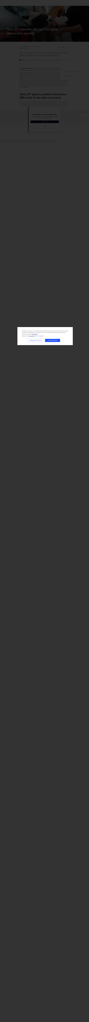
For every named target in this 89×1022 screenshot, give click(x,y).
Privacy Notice (31, 336)
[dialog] (45, 336)
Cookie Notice (34, 334)
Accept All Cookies (52, 340)
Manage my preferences (36, 340)
